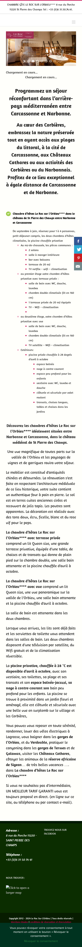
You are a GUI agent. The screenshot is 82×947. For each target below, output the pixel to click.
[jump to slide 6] (50, 61)
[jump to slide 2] (33, 61)
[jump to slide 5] (46, 61)
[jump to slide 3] (37, 61)
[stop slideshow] (54, 61)
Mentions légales (19, 921)
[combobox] (44, 227)
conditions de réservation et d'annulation (50, 921)
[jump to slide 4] (42, 61)
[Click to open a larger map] (22, 888)
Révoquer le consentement (41, 941)
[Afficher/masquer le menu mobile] (74, 22)
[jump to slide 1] (28, 61)
